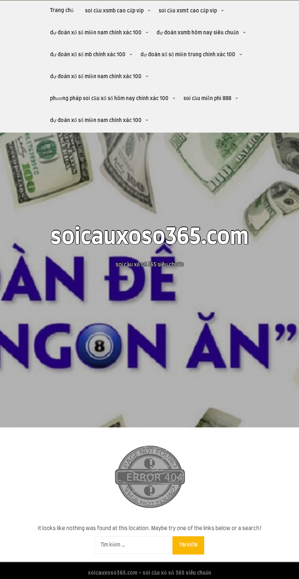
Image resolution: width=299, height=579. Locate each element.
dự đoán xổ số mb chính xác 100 (87, 54)
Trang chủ (62, 10)
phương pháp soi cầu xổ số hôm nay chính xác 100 (109, 98)
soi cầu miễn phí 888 (207, 98)
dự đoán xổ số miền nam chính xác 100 (95, 32)
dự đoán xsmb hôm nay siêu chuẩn (197, 32)
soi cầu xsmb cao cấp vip (114, 11)
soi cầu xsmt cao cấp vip (188, 11)
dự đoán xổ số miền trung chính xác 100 (187, 54)
